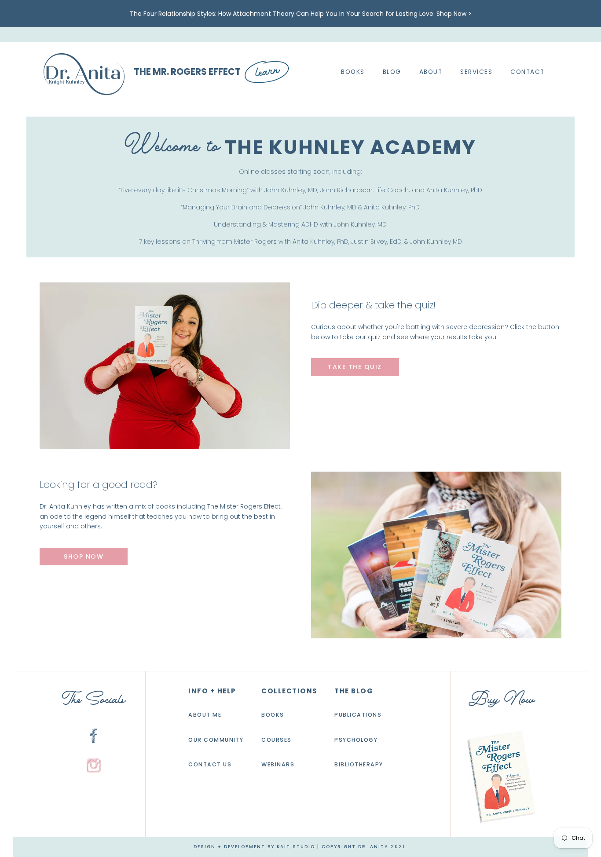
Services (476, 72)
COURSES (276, 739)
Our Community (216, 739)
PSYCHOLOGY (355, 739)
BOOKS (272, 714)
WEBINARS (277, 765)
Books (353, 72)
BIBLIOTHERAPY (358, 765)
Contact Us (209, 765)
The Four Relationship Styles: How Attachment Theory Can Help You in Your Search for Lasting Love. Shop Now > (301, 13)
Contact (527, 72)
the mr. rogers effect (187, 72)
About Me (204, 714)
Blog (392, 72)
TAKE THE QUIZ (355, 367)
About (431, 72)
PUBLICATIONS (357, 714)
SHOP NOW (83, 556)
